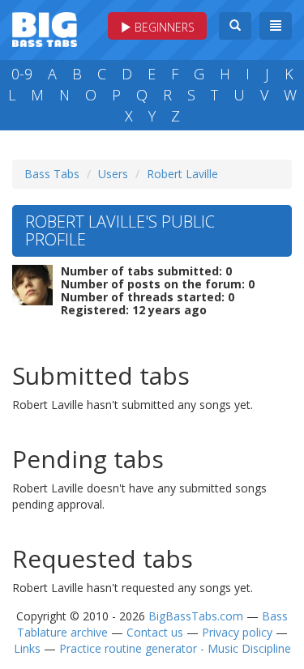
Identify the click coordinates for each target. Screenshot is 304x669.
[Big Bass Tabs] (44, 28)
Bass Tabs (51, 173)
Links (27, 648)
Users (113, 173)
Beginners (163, 27)
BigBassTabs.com (195, 616)
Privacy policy (237, 632)
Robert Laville (182, 173)
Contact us (154, 632)
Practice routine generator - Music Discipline (175, 648)
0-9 (21, 73)
